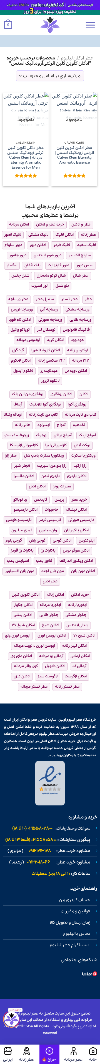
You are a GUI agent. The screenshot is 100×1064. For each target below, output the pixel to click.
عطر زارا (11, 455)
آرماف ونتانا (13, 414)
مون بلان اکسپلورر (19, 571)
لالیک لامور (12, 234)
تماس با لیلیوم (76, 934)
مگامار (12, 265)
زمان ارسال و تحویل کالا (70, 923)
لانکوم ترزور (50, 381)
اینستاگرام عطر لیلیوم (70, 945)
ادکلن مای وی (21, 656)
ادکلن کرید (55, 340)
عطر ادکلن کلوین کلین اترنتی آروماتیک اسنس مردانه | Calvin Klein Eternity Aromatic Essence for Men (25, 158)
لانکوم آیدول (23, 371)
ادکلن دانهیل (55, 666)
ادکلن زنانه (55, 594)
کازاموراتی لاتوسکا (24, 445)
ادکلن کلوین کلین (25, 594)
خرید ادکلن (80, 594)
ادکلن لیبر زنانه (74, 646)
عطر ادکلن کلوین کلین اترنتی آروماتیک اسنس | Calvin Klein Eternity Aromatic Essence (74, 155)
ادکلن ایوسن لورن (52, 635)
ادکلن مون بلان (83, 571)
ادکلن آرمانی (80, 656)
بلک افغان (32, 265)
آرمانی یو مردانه (51, 656)
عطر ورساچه (18, 299)
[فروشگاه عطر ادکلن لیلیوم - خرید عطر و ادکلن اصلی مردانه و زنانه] (50, 25)
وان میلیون (48, 530)
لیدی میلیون (21, 530)
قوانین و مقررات (75, 911)
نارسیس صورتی (81, 520)
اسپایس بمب (18, 561)
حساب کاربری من (74, 900)
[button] (90, 25)
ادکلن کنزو (22, 676)
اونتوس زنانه (77, 350)
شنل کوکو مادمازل (51, 275)
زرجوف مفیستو (16, 435)
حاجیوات (51, 509)
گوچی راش (37, 540)
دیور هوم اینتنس (47, 255)
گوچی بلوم (14, 540)
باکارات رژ (48, 550)
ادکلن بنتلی (23, 615)
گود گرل (18, 350)
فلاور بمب (44, 561)
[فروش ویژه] (49, 1054)
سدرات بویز (62, 486)
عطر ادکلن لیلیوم (77, 58)
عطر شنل (81, 275)
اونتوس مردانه (28, 340)
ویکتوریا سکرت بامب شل (44, 455)
